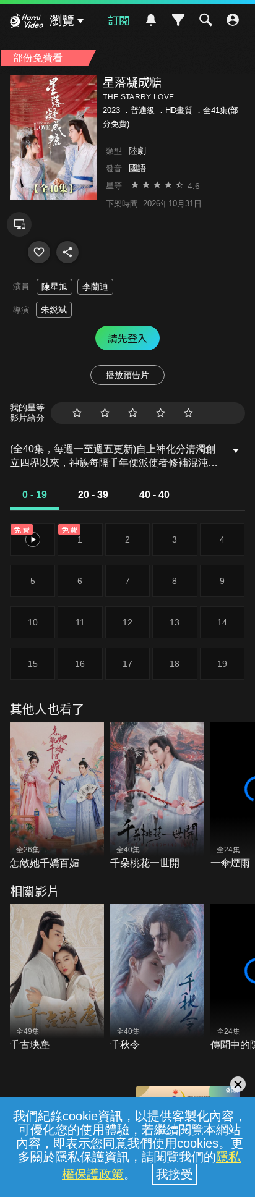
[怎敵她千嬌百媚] (57, 796)
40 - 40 (154, 494)
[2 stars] (105, 413)
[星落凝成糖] (39, 252)
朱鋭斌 (54, 310)
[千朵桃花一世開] (157, 796)
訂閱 (119, 20)
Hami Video (26, 22)
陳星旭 (54, 287)
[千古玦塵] (57, 978)
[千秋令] (157, 978)
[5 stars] (188, 413)
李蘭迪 (95, 287)
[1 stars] (77, 413)
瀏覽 (62, 20)
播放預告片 (127, 375)
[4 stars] (161, 413)
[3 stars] (133, 413)
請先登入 (127, 338)
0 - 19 (34, 494)
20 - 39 (93, 494)
